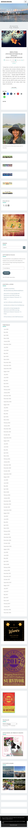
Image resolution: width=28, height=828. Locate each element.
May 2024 (6, 353)
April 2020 (6, 489)
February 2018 (7, 567)
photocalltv (6, 293)
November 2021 (7, 431)
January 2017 (7, 606)
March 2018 (6, 564)
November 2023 (7, 365)
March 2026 (6, 338)
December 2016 (7, 609)
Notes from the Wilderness (18, 305)
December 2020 (7, 465)
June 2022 (6, 410)
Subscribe (6, 273)
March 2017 (6, 600)
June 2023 (6, 377)
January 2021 (7, 462)
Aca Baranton (7, 305)
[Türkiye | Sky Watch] (19, 772)
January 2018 (7, 570)
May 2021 (6, 450)
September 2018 (7, 546)
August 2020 (6, 477)
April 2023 (6, 383)
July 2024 (6, 347)
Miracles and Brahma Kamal (15, 302)
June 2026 (6, 329)
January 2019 (7, 534)
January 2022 (7, 425)
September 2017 (7, 582)
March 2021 (6, 456)
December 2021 (7, 428)
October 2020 (7, 471)
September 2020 (7, 474)
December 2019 (7, 501)
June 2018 (6, 555)
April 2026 (6, 335)
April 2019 (6, 525)
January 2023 (7, 392)
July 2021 (6, 443)
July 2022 (6, 407)
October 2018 (7, 543)
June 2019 (6, 519)
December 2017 (7, 573)
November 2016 (7, 612)
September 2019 (7, 510)
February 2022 (7, 422)
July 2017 (6, 588)
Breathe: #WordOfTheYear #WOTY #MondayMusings (14, 54)
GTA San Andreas (7, 316)
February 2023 (7, 389)
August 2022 (6, 404)
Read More (14, 87)
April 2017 (6, 597)
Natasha (18, 60)
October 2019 (7, 507)
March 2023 (6, 386)
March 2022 (6, 419)
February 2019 (7, 531)
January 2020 (7, 498)
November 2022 (7, 398)
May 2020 (6, 486)
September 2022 (7, 401)
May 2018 (6, 558)
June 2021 (6, 446)
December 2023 (7, 362)
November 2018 (7, 540)
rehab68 (6, 288)
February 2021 (7, 459)
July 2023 (6, 374)
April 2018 (6, 561)
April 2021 (6, 453)
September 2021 (7, 437)
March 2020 (6, 492)
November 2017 (7, 576)
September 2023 (7, 368)
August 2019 (6, 513)
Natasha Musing (6, 2)
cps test (5, 302)
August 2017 (6, 585)
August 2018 (6, 549)
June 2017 (6, 591)
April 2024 (6, 356)
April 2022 (6, 416)
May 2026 (6, 332)
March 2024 (6, 359)
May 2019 (6, 522)
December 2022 (7, 395)
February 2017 (7, 603)
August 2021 (6, 440)
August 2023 (6, 371)
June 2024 (6, 350)
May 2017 (6, 594)
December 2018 (7, 537)
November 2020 (7, 468)
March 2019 (6, 528)
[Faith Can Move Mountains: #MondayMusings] (8, 772)
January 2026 (7, 341)
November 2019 (7, 504)
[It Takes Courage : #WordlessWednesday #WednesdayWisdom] (8, 785)
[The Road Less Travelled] (19, 785)
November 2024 (7, 344)
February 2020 (7, 495)
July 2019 (6, 516)
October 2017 (7, 579)
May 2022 (6, 413)
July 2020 (6, 480)
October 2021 (7, 434)
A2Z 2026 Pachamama (18, 316)
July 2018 (6, 552)
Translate (13, 725)
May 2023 (6, 380)
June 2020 (6, 483)
